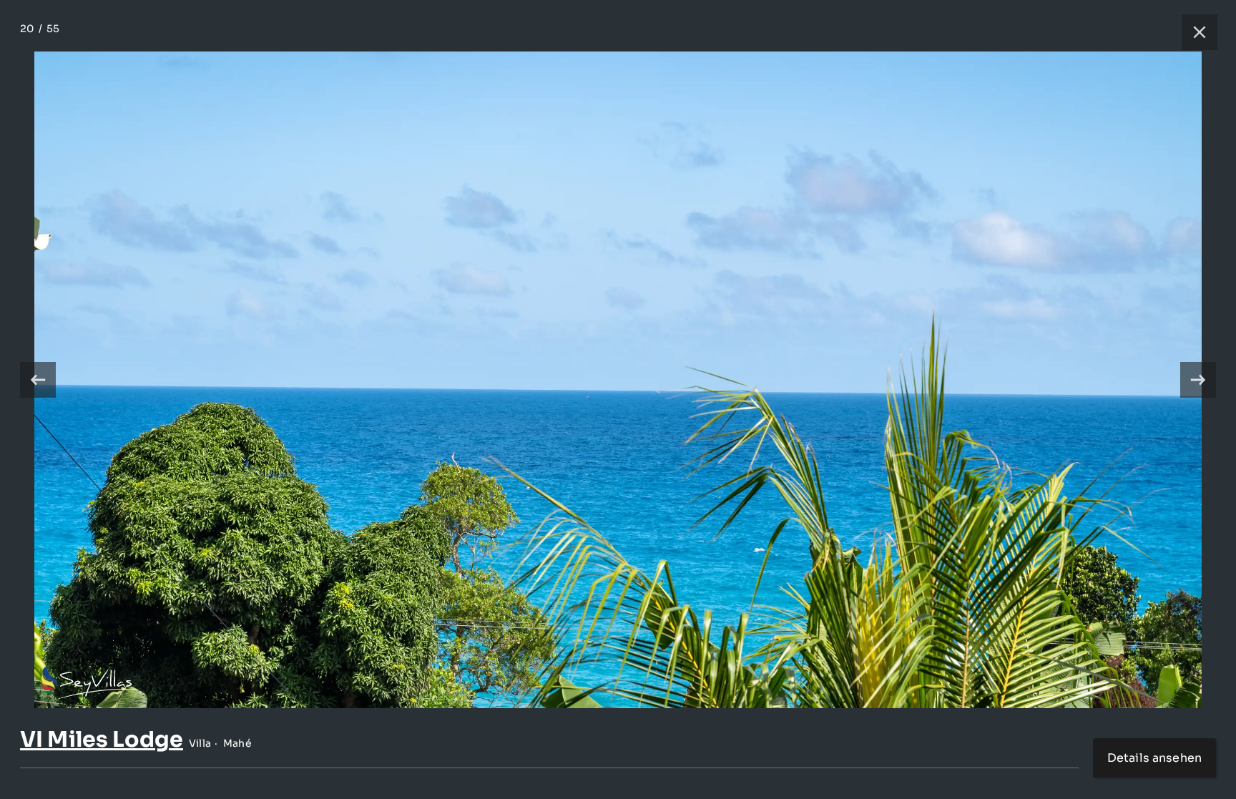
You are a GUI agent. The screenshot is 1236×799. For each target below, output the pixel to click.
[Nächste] (1198, 380)
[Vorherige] (38, 380)
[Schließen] (1192, 32)
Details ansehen (1154, 757)
